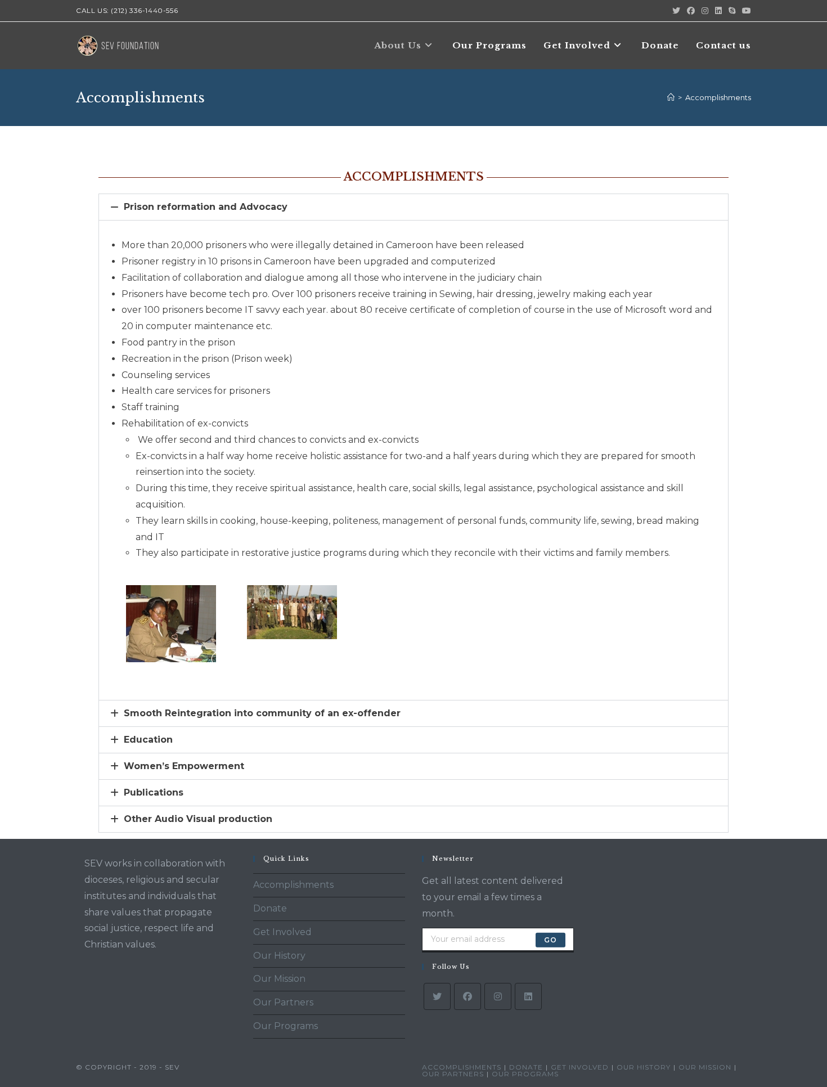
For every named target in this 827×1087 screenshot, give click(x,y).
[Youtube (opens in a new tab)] (745, 10)
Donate (270, 908)
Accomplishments (718, 97)
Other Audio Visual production (198, 819)
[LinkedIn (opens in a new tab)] (718, 10)
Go (550, 940)
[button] (413, 207)
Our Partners (283, 1002)
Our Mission (279, 978)
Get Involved (282, 932)
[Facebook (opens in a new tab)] (691, 10)
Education (148, 739)
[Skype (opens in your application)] (732, 10)
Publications (153, 792)
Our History (279, 955)
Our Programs (285, 1026)
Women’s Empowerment (184, 766)
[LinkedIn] (528, 996)
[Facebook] (467, 996)
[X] (437, 996)
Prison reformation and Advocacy (205, 206)
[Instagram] (497, 996)
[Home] (671, 97)
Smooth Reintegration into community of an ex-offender (262, 713)
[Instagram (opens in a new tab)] (705, 10)
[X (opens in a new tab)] (676, 10)
